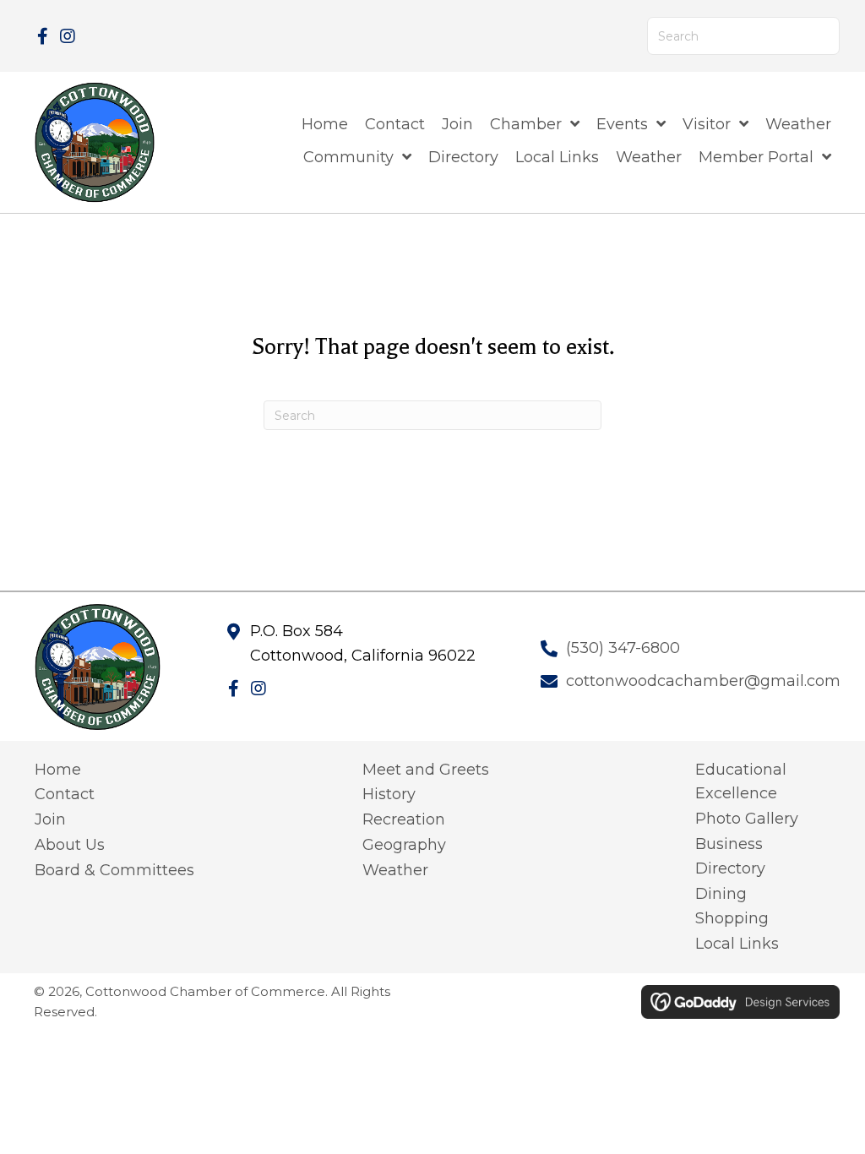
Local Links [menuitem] (737, 943)
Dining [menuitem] (721, 894)
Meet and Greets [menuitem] (425, 769)
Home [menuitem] (58, 769)
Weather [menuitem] (395, 870)
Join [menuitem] (50, 819)
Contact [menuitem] (65, 794)
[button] (42, 36)
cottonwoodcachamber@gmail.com (703, 681)
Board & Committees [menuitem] (114, 870)
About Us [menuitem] (70, 845)
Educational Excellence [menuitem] (740, 781)
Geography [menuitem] (404, 845)
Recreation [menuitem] (403, 819)
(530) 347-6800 (623, 648)
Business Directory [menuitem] (730, 856)
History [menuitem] (389, 794)
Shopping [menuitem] (732, 918)
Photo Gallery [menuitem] (746, 818)
